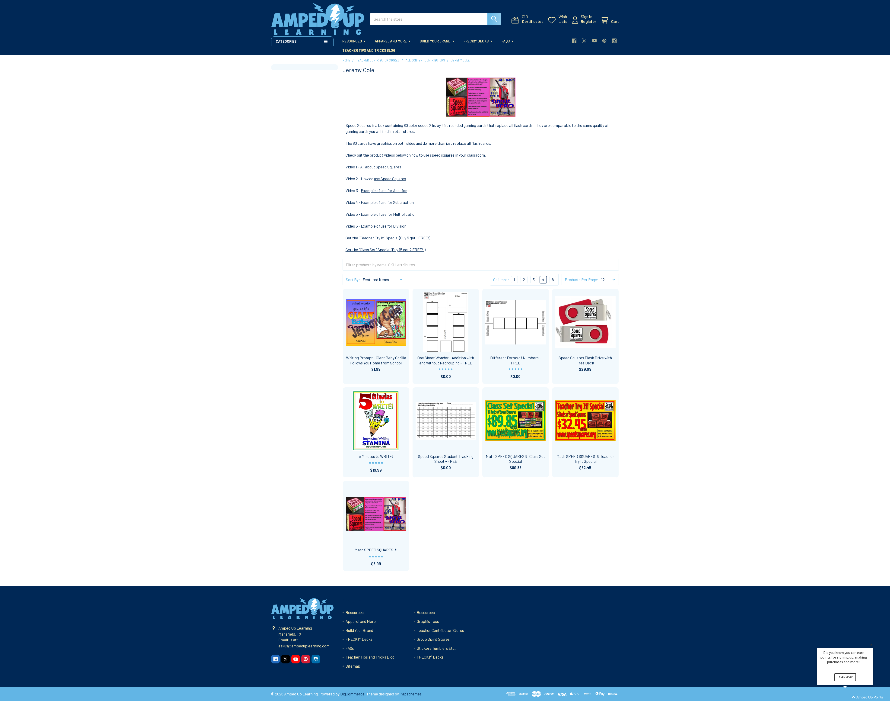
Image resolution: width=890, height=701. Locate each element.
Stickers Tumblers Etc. (436, 648)
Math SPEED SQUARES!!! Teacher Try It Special (585, 458)
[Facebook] (574, 40)
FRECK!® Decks (476, 41)
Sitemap (353, 666)
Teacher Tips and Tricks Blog (368, 50)
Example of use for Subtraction (387, 202)
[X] (584, 40)
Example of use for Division (383, 226)
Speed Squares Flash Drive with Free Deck (585, 360)
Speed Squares (388, 166)
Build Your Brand (435, 41)
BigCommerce (352, 693)
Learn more (845, 677)
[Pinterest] (604, 40)
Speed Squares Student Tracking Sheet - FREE (446, 458)
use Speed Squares (390, 178)
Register (588, 21)
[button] (850, 697)
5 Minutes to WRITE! (376, 456)
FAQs (506, 41)
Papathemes (411, 693)
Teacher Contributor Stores (440, 630)
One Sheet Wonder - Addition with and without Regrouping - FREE (445, 360)
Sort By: (353, 279)
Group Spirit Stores (433, 639)
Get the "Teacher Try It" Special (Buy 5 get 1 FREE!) (388, 237)
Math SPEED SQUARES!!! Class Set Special (515, 458)
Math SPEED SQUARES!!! (376, 549)
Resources (352, 41)
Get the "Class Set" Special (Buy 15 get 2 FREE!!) (386, 249)
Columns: (501, 279)
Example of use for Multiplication (388, 214)
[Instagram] (614, 40)
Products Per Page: (581, 279)
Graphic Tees (428, 621)
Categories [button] (286, 41)
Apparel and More (391, 41)
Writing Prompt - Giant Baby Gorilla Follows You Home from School (376, 360)
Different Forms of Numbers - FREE (515, 360)
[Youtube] (594, 40)
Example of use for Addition (384, 190)
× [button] (871, 645)
